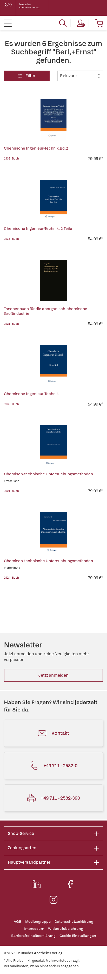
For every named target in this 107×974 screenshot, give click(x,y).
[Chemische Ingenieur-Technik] (53, 365)
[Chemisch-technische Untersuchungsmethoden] (53, 445)
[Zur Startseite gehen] (26, 8)
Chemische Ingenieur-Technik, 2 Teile (38, 228)
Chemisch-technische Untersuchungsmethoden (48, 474)
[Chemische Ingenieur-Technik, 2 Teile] (53, 200)
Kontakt (60, 733)
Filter (30, 75)
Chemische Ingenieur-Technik (31, 393)
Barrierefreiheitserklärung (33, 935)
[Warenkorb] (99, 23)
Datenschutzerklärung (74, 921)
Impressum (34, 928)
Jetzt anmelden (53, 675)
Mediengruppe (38, 921)
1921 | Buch (11, 324)
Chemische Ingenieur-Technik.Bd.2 (36, 148)
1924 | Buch (11, 577)
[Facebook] (70, 884)
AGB (17, 921)
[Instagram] (53, 900)
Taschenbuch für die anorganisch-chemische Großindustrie (45, 311)
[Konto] (81, 23)
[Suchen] (63, 23)
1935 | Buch (11, 158)
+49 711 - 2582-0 (60, 765)
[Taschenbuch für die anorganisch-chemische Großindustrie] (53, 280)
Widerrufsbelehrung (65, 928)
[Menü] (8, 23)
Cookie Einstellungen (77, 935)
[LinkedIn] (37, 884)
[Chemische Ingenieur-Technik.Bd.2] (53, 120)
